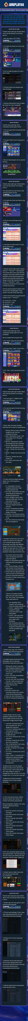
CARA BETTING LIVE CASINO (12, 16)
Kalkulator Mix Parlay (8, 10)
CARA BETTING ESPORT (18, 23)
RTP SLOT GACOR (20, 10)
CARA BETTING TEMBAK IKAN (12, 21)
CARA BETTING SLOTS (18, 20)
